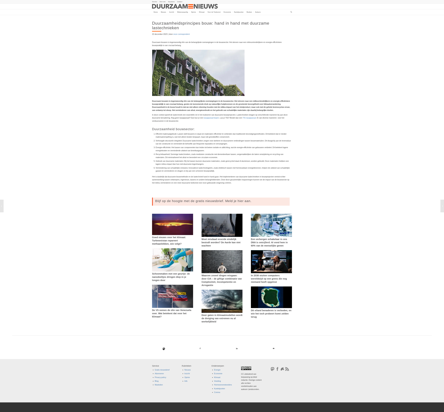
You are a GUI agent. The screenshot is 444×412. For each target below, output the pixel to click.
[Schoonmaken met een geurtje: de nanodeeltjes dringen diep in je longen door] (172, 259)
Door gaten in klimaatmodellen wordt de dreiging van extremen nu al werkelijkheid (222, 318)
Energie (217, 370)
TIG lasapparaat (249, 118)
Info (185, 381)
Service (154, 2)
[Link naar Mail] (273, 348)
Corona (217, 392)
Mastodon (159, 385)
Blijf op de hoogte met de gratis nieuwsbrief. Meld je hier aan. (203, 201)
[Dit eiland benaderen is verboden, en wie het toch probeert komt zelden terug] (271, 297)
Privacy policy (160, 377)
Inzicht (187, 374)
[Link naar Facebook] (200, 348)
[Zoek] (290, 12)
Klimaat (217, 377)
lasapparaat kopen (211, 118)
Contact (179, 2)
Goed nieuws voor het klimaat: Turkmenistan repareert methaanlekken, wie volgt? (169, 240)
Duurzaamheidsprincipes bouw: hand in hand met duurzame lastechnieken (210, 25)
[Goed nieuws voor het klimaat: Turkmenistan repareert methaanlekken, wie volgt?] (172, 224)
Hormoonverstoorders (223, 385)
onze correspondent (181, 34)
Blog (157, 381)
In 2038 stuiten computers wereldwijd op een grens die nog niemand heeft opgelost (269, 278)
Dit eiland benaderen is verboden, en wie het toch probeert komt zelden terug (271, 313)
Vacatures (171, 2)
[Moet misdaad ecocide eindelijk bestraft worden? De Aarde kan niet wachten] (222, 225)
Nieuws (187, 370)
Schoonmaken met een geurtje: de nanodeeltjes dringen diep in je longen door (171, 276)
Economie (218, 374)
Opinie (187, 377)
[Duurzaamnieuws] (185, 6)
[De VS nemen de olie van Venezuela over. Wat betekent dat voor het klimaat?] (172, 296)
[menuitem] (155, 1)
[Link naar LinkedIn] (236, 348)
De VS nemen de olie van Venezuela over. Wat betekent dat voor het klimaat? (171, 313)
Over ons (163, 2)
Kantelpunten (219, 389)
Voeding (217, 381)
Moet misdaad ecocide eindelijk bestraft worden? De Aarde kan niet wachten (221, 242)
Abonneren (159, 374)
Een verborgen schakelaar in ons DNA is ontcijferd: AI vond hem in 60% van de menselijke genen (269, 242)
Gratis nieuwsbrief (162, 370)
